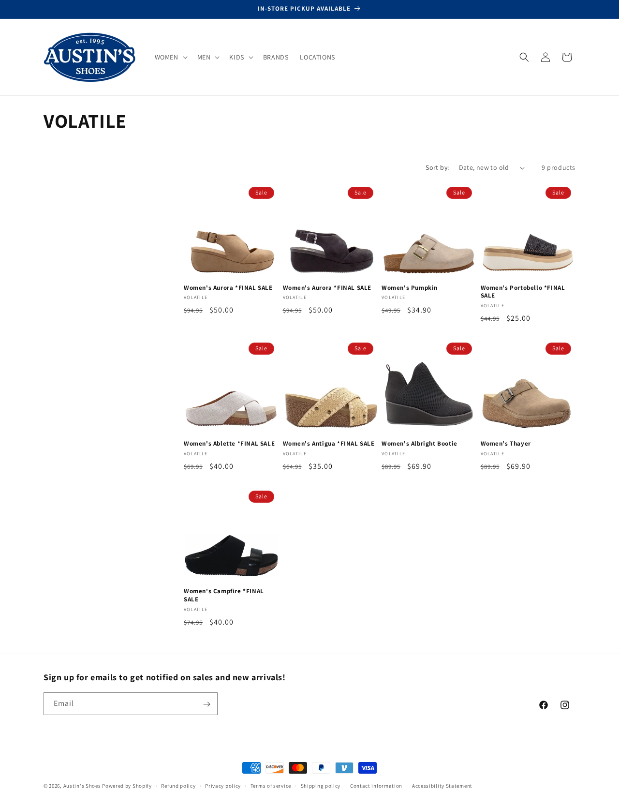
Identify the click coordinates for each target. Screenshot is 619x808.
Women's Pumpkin (410, 288)
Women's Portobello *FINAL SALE (523, 292)
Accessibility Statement (442, 785)
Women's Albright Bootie (419, 444)
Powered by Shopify (127, 785)
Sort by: (437, 167)
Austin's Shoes (83, 785)
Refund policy (178, 785)
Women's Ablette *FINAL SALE (229, 444)
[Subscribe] (206, 704)
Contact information (376, 785)
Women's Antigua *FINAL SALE (329, 444)
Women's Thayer (506, 444)
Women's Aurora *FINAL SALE (228, 288)
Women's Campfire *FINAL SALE (224, 595)
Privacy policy (223, 785)
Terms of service (271, 785)
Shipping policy (321, 785)
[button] (170, 57)
